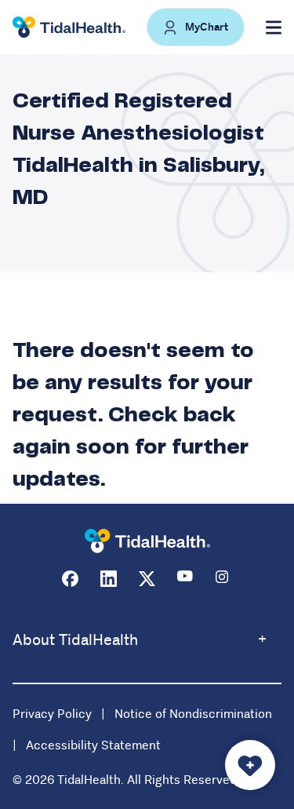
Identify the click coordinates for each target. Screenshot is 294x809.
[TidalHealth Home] (69, 27)
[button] (196, 27)
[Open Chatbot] (250, 765)
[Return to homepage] (147, 541)
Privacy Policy (52, 713)
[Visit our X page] (147, 579)
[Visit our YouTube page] (185, 579)
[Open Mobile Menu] (273, 27)
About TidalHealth (75, 640)
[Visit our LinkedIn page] (109, 579)
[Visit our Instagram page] (224, 579)
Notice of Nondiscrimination (193, 713)
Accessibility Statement (93, 745)
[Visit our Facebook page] (70, 579)
